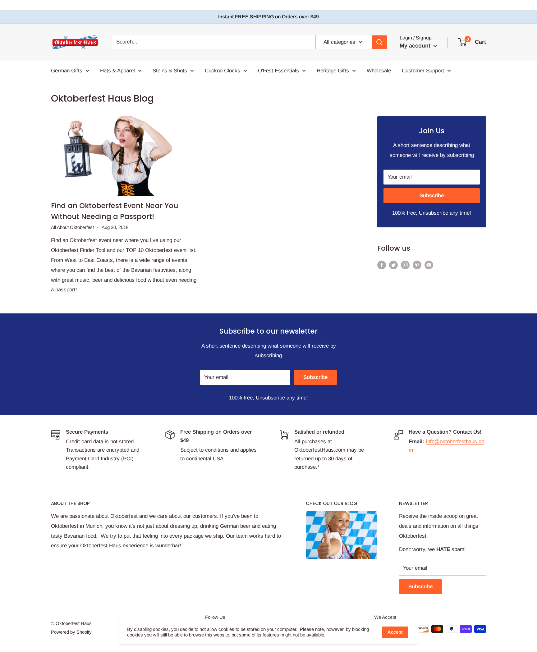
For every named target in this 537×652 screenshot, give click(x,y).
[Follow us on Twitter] (393, 265)
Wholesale (379, 70)
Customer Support (423, 70)
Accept (395, 632)
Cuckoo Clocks (222, 70)
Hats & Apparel (117, 70)
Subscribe (432, 195)
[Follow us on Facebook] (381, 265)
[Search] (379, 42)
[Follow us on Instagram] (405, 265)
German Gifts (66, 70)
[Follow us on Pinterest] (417, 265)
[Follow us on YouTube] (429, 265)
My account (416, 46)
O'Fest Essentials (278, 70)
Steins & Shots (170, 70)
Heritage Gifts (333, 70)
